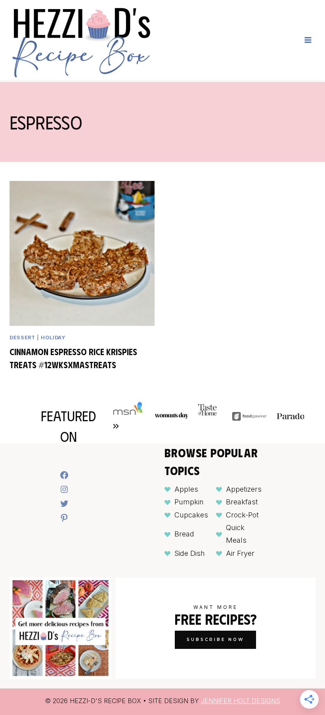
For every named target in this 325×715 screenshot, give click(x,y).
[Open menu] (307, 40)
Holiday (53, 337)
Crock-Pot (242, 515)
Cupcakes (191, 515)
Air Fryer (240, 553)
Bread (184, 534)
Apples (186, 489)
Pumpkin (189, 502)
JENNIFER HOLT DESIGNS (240, 701)
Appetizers (244, 489)
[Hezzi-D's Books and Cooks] (81, 40)
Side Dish (189, 553)
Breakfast (242, 502)
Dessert (22, 337)
